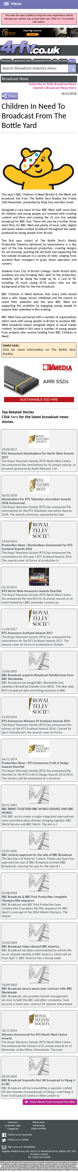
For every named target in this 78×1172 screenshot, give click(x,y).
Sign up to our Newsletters (22, 1147)
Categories (12, 1129)
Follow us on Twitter (18, 1140)
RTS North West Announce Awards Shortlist (32, 591)
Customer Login (13, 1125)
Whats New (39, 1122)
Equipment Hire (42, 60)
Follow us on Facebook (20, 1135)
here (59, 18)
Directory (6, 60)
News (72, 60)
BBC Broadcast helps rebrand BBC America (30, 946)
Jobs (55, 60)
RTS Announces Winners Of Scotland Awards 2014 (36, 721)
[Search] (72, 68)
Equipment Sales (22, 60)
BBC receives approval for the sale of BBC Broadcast (37, 855)
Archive (63, 60)
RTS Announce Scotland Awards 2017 (27, 633)
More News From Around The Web (52, 1102)
